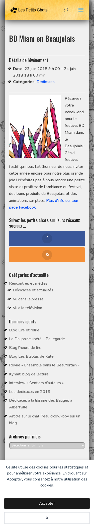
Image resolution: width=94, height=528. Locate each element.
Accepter (47, 503)
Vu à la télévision (27, 308)
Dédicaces (46, 82)
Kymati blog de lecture (29, 374)
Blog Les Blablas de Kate (31, 356)
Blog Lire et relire (24, 330)
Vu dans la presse (28, 299)
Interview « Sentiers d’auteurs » (36, 383)
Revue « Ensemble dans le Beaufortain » (44, 365)
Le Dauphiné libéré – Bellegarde (37, 339)
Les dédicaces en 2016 (29, 391)
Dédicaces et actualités (33, 290)
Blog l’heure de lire (25, 347)
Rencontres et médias (28, 283)
